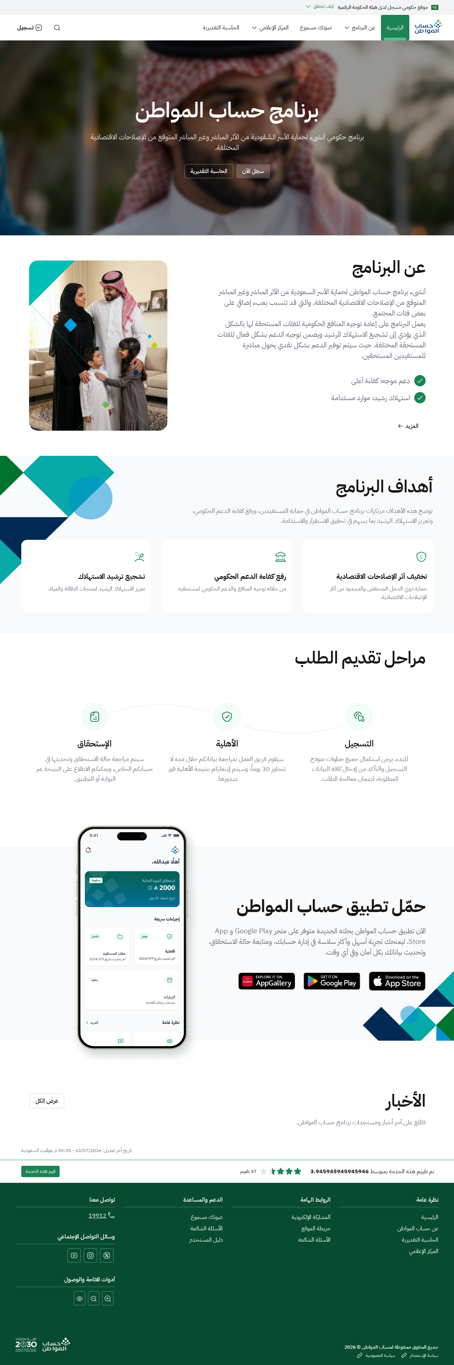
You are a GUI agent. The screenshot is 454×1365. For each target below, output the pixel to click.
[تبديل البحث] (57, 27)
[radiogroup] (280, 1171)
